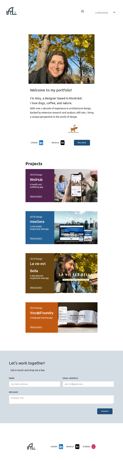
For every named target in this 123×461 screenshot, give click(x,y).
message (13, 392)
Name (12, 378)
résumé (82, 143)
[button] (82, 11)
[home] (40, 11)
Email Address (70, 378)
